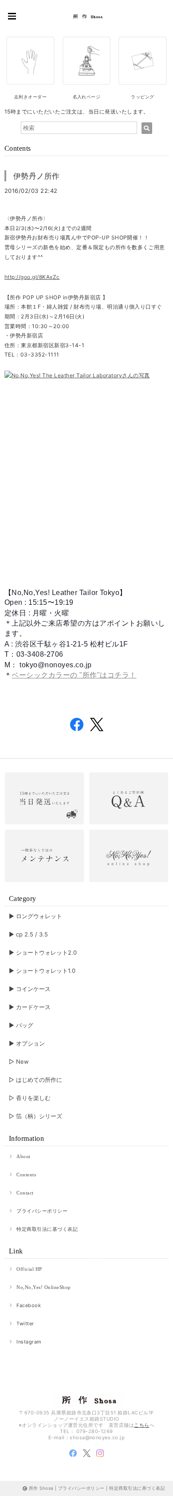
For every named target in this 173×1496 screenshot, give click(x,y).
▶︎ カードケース (30, 1006)
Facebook (28, 1305)
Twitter (25, 1323)
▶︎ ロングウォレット (35, 916)
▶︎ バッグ (21, 1025)
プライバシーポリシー (41, 1211)
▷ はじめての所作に (35, 1079)
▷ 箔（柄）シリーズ (35, 1116)
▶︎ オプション (27, 1043)
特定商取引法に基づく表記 (47, 1229)
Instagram (28, 1342)
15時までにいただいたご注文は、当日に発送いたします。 (76, 111)
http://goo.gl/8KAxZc (32, 277)
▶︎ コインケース (30, 988)
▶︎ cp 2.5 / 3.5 (28, 934)
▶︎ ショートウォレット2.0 (43, 952)
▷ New (19, 1061)
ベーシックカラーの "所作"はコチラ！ (74, 675)
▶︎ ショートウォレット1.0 (42, 970)
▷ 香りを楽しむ (30, 1097)
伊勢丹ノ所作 (36, 175)
